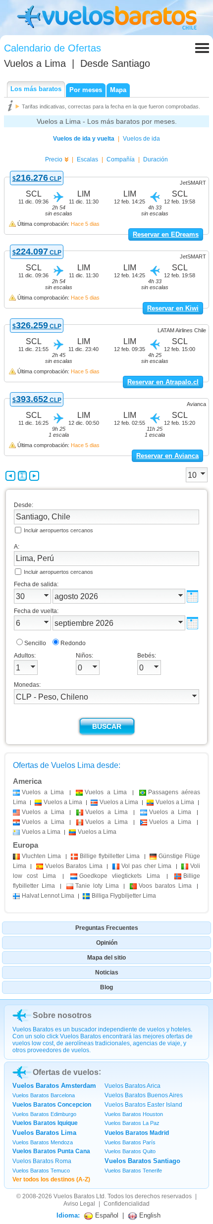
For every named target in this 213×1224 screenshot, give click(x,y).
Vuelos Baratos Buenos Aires (144, 1095)
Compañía (120, 159)
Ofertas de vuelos (66, 1072)
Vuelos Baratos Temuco (41, 1170)
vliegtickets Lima (119, 875)
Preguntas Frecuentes (106, 927)
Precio (53, 159)
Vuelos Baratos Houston (134, 1114)
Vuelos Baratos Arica (132, 1085)
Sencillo (35, 643)
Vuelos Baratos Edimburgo (44, 1114)
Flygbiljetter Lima (124, 895)
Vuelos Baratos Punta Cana (51, 1151)
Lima (41, 856)
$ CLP (36, 178)
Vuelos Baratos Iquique (45, 1123)
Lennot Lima (48, 895)
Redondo (73, 643)
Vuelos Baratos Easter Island (143, 1104)
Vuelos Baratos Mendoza (42, 1142)
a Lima (43, 792)
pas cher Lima (146, 866)
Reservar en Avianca (167, 455)
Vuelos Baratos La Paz (132, 1123)
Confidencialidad (127, 1203)
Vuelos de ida (141, 138)
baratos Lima (165, 885)
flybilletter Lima (110, 856)
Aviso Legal (79, 1203)
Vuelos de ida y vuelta (83, 138)
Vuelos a (35, 63)
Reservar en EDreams (166, 234)
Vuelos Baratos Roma (41, 1161)
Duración (155, 159)
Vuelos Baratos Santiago (142, 1161)
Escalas (87, 159)
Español (105, 1215)
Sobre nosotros (62, 1015)
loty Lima (97, 885)
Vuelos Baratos (74, 1196)
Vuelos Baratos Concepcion (51, 1104)
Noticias (106, 972)
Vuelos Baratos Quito (130, 1151)
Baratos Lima (74, 866)
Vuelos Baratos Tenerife (133, 1170)
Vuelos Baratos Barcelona (43, 1095)
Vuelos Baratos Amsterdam (54, 1085)
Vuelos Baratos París (130, 1142)
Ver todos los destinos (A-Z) (51, 1179)
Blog (106, 987)
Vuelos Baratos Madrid (137, 1132)
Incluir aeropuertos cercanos (58, 530)
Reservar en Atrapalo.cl (163, 382)
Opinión (106, 942)
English (148, 1215)
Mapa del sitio (106, 957)
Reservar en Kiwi (173, 308)
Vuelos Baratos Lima (44, 1132)
